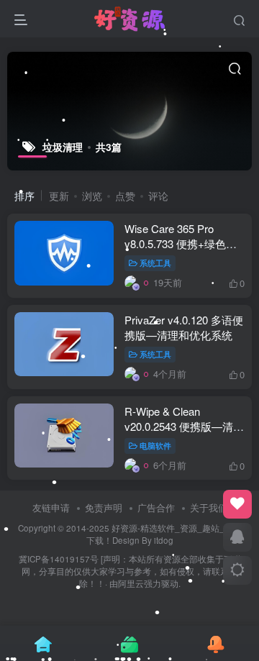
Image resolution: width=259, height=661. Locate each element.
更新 (59, 195)
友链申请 (51, 507)
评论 (158, 195)
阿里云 (131, 583)
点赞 (125, 195)
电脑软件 (155, 445)
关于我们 (208, 507)
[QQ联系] (237, 537)
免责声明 (103, 507)
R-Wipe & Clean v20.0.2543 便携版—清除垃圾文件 (184, 426)
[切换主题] (237, 570)
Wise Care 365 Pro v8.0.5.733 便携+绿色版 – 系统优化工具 (180, 243)
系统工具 (155, 262)
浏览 (92, 195)
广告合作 (156, 507)
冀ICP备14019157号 (59, 559)
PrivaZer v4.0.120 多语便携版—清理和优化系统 (183, 327)
